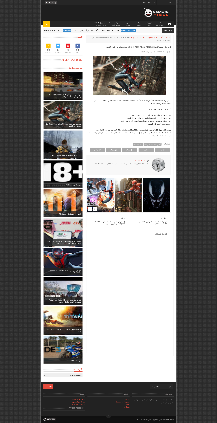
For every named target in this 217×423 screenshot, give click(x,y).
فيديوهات (148, 23)
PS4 (144, 37)
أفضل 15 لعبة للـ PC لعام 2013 (70, 214)
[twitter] (49, 2)
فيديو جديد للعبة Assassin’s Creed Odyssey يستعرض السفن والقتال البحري (65, 301)
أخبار (161, 37)
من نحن (161, 2)
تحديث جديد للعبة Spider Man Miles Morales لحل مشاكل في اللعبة (63, 125)
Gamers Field (168, 419)
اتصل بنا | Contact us (148, 2)
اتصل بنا (47, 386)
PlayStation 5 (136, 37)
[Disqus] (128, 264)
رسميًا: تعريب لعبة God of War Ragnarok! (66, 155)
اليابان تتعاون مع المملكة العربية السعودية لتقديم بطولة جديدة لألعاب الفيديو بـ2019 (64, 242)
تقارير (128, 23)
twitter (128, 404)
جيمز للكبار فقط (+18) (73, 185)
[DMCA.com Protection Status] (49, 420)
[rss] (52, 2)
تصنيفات (116, 23)
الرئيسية (169, 2)
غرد (161, 150)
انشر (145, 150)
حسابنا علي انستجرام (78, 404)
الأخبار (160, 23)
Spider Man (152, 37)
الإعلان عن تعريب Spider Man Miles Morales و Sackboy (64, 272)
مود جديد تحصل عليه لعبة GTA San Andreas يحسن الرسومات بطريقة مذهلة (65, 96)
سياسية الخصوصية (157, 386)
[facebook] (46, 2)
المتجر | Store (100, 23)
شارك (128, 150)
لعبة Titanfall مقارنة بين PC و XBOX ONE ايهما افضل (64, 330)
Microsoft (80, 30)
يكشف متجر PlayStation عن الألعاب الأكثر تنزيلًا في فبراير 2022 (110, 30)
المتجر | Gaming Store (78, 399)
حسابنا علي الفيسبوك (78, 402)
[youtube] (55, 2)
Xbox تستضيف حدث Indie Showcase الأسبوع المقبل (56, 30)
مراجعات (137, 23)
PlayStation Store (141, 30)
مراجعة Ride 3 (76, 361)
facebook (127, 407)
